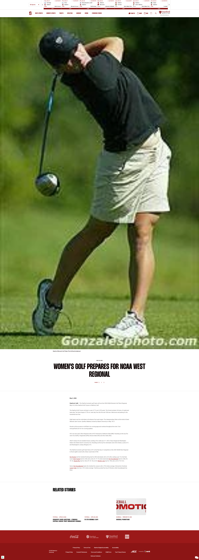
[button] (42, 4)
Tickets (61, 13)
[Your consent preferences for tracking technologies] (2, 557)
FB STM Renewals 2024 (91, 519)
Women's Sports (51, 13)
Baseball (118, 517)
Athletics (70, 13)
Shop (139, 14)
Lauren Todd (73, 468)
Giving (86, 13)
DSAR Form (108, 552)
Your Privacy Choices (120, 552)
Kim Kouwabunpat (113, 459)
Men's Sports (39, 13)
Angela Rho (77, 461)
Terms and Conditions (96, 552)
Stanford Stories (97, 13)
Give (146, 14)
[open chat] (196, 557)
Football (55, 517)
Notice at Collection (96, 556)
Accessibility (115, 547)
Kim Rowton (73, 457)
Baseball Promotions (123, 519)
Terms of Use (87, 547)
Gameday (78, 13)
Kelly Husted (76, 459)
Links (52, 8)
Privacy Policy (77, 547)
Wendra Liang (101, 461)
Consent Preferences (81, 552)
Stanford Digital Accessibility (102, 547)
